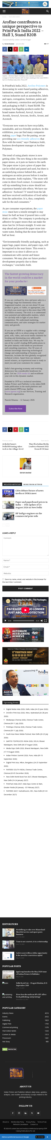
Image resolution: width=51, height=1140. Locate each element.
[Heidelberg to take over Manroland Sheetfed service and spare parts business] (8, 932)
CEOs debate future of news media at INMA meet (29, 492)
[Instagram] (19, 1113)
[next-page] (7, 524)
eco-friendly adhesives (28, 138)
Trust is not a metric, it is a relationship (32, 941)
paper (13, 135)
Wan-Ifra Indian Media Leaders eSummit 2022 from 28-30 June (39, 446)
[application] (25, 610)
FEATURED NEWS (14, 17)
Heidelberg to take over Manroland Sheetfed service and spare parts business (30, 932)
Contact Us (34, 1124)
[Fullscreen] (45, 620)
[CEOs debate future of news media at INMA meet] (8, 493)
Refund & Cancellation (20, 1124)
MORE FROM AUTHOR (32, 484)
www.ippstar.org (12, 391)
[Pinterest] (15, 49)
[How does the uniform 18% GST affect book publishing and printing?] (8, 997)
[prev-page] (3, 524)
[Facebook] (4, 49)
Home (4, 17)
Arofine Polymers (37, 85)
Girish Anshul (9, 44)
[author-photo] (25, 469)
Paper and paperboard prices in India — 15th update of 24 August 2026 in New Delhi (31, 505)
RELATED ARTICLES (12, 484)
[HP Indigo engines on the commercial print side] (8, 516)
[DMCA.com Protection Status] (9, 1050)
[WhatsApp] (21, 49)
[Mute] (42, 620)
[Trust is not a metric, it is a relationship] (8, 944)
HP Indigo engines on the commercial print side (28, 514)
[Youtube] (38, 1113)
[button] (4, 11)
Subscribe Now (15, 408)
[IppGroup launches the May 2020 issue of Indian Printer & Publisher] (8, 974)
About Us (6, 1122)
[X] (10, 49)
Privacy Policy (30, 1122)
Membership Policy (17, 1122)
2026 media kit (23, 373)
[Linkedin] (26, 49)
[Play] (5, 620)
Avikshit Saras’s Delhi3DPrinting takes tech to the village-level (12, 446)
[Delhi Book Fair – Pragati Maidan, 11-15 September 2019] (8, 986)
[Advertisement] (25, 828)
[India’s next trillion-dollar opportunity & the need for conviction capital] (8, 956)
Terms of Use (41, 1122)
